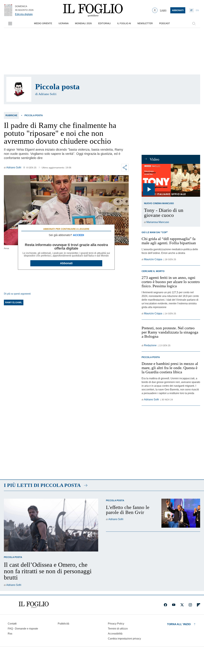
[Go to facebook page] (165, 604)
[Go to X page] (182, 604)
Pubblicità (63, 623)
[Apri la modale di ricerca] (193, 23)
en (197, 10)
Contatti (12, 623)
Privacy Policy (116, 623)
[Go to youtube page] (173, 604)
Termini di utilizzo (118, 628)
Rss (10, 633)
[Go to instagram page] (190, 604)
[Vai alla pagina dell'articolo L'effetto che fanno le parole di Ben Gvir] (180, 513)
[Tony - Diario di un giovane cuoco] (171, 180)
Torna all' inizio (179, 624)
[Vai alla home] (93, 10)
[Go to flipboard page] (198, 604)
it (191, 10)
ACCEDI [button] (78, 235)
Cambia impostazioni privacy (124, 638)
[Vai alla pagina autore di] (18, 89)
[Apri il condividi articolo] (125, 167)
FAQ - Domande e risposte (23, 628)
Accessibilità (115, 633)
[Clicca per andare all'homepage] (34, 605)
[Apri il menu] (10, 23)
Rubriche (11, 115)
